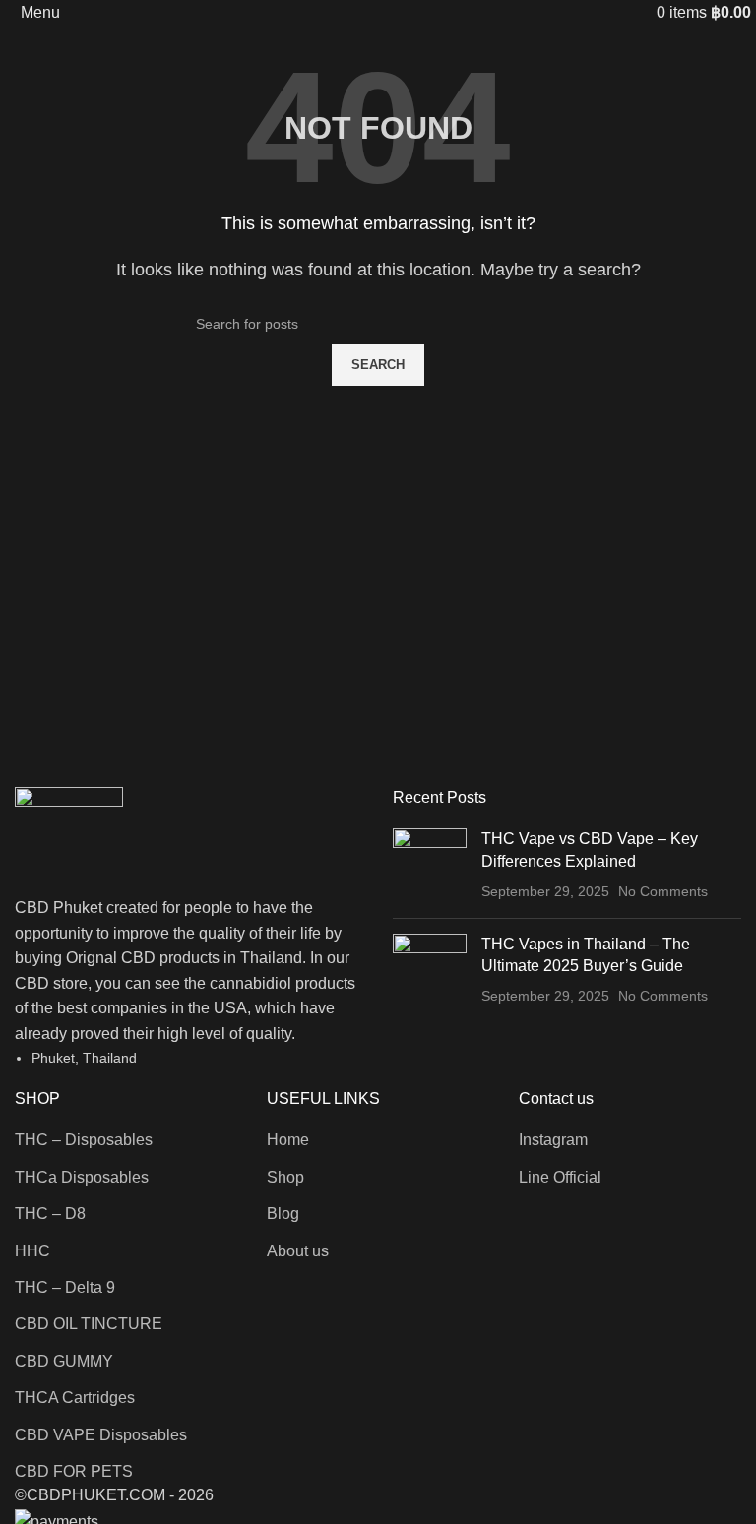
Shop (285, 1177)
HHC (32, 1251)
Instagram (553, 1139)
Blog (283, 1213)
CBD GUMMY (64, 1361)
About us (298, 1251)
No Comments (663, 891)
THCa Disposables (82, 1177)
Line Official (560, 1177)
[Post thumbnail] (430, 865)
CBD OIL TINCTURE (88, 1323)
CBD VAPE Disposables (101, 1435)
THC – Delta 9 (65, 1287)
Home (288, 1139)
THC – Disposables (84, 1139)
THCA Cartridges (75, 1397)
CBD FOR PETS (74, 1471)
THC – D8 (50, 1213)
